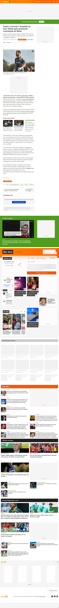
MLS (7, 184)
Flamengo (9, 549)
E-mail (53, 1)
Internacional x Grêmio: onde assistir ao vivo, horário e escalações (13, 534)
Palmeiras (2, 512)
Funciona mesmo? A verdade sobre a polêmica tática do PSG (47, 483)
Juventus (9, 481)
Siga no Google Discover (7, 285)
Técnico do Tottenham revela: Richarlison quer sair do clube (15, 474)
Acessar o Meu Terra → (19, 251)
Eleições (8, 397)
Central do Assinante (46, 1)
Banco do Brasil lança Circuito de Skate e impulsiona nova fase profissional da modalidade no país (47, 544)
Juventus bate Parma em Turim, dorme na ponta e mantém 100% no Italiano (18, 483)
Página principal (6, 2)
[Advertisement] (39, 493)
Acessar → (11, 289)
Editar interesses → (53, 257)
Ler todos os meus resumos (41, 272)
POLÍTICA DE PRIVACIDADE (40, 595)
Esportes (31, 184)
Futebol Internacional (14, 184)
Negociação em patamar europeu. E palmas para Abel (18, 543)
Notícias (8, 413)
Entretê (7, 389)
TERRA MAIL (38, 1)
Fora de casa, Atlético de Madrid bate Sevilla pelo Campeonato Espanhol (43, 455)
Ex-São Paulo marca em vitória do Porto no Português (17, 492)
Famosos (37, 413)
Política (8, 405)
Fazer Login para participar (19, 202)
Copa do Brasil (3, 532)
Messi (20, 106)
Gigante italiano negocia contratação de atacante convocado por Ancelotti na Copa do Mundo (14, 455)
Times (40, 21)
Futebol (26, 184)
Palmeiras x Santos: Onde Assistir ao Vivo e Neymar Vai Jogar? (42, 515)
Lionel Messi (24, 95)
